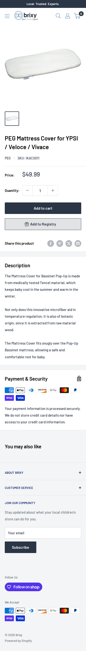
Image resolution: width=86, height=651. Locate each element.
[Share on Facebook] (50, 243)
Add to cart (43, 208)
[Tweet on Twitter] (68, 243)
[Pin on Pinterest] (59, 243)
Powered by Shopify (18, 641)
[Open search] (58, 15)
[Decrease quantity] (27, 190)
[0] (77, 16)
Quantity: (12, 190)
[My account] (67, 15)
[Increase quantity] (53, 190)
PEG (8, 158)
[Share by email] (78, 243)
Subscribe (20, 547)
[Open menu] (7, 16)
